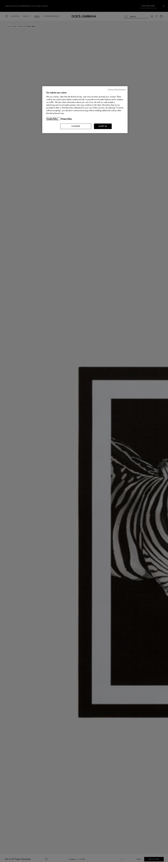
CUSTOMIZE (75, 126)
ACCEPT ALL (103, 126)
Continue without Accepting (117, 89)
